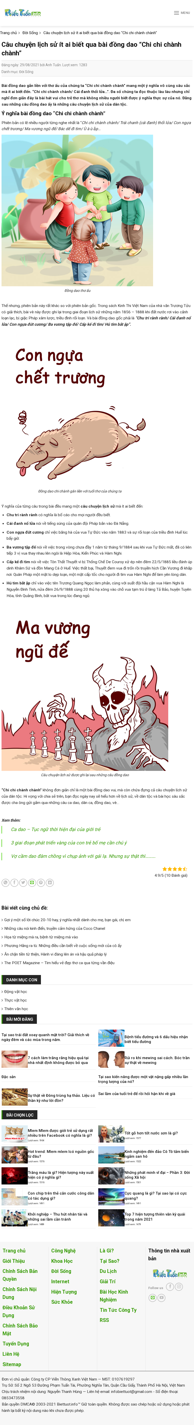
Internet (60, 1282)
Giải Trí (107, 1282)
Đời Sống (26, 72)
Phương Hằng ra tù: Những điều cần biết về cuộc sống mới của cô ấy (63, 945)
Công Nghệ (63, 1251)
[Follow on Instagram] (179, 1287)
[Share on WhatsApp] (6, 883)
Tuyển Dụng (16, 1344)
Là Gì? (107, 1251)
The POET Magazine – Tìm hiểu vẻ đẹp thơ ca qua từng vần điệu (59, 963)
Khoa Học (62, 1261)
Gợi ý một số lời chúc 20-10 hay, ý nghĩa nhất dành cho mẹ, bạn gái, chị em (67, 920)
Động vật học (15, 991)
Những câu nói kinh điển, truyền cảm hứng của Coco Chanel (54, 928)
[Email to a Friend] (32, 883)
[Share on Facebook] (14, 883)
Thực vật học (15, 1000)
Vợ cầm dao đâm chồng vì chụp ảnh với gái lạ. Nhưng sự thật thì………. (83, 856)
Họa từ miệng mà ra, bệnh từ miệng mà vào (41, 937)
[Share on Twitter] (23, 883)
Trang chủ (14, 1251)
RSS (104, 1320)
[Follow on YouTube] (161, 1298)
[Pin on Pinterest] (41, 883)
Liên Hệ (11, 1354)
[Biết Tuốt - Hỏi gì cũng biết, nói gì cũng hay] (32, 13)
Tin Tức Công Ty (118, 1310)
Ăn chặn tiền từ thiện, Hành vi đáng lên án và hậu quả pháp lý (55, 954)
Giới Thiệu (14, 1261)
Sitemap (12, 1364)
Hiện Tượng (64, 1292)
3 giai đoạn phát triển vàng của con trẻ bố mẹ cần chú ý (69, 843)
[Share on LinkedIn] (50, 883)
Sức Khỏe (62, 1302)
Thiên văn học (16, 1009)
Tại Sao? (109, 1261)
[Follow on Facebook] (170, 1287)
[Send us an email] (153, 1298)
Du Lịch (108, 1271)
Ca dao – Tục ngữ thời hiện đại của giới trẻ (55, 829)
